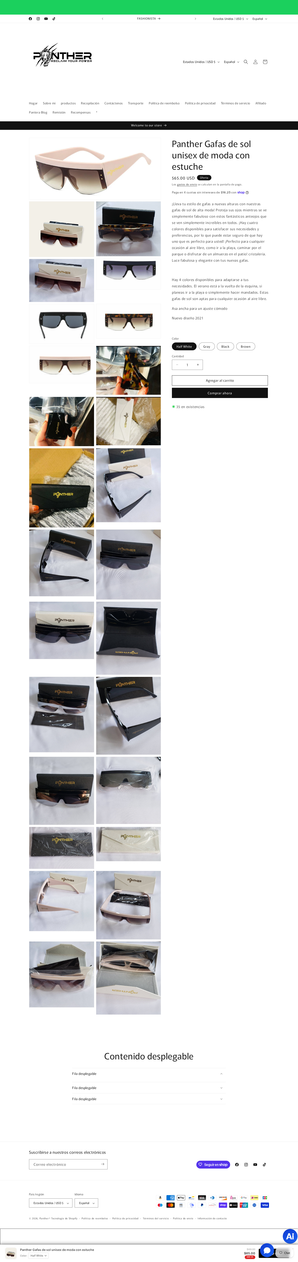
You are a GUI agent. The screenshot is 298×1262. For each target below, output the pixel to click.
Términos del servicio (156, 1218)
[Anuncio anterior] (102, 19)
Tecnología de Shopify (64, 1218)
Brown (246, 346)
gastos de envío (187, 184)
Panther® (45, 1218)
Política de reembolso (95, 1218)
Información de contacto (212, 1218)
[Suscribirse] (102, 1164)
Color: (23, 1255)
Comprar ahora (220, 393)
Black (225, 346)
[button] (246, 62)
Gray (206, 346)
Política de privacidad (125, 1218)
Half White (184, 346)
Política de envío (183, 1218)
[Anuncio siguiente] (195, 19)
